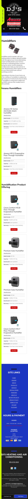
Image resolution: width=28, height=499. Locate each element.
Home (14, 378)
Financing (14, 393)
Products (14, 385)
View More (14, 132)
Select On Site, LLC (18, 483)
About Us (14, 395)
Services (14, 388)
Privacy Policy (14, 400)
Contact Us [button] (7, 496)
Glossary (14, 407)
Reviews (14, 380)
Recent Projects (14, 397)
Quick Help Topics (13, 34)
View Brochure (7, 115)
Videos (14, 383)
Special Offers (14, 390)
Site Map (14, 405)
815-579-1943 (14, 462)
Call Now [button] (20, 496)
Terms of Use (14, 402)
